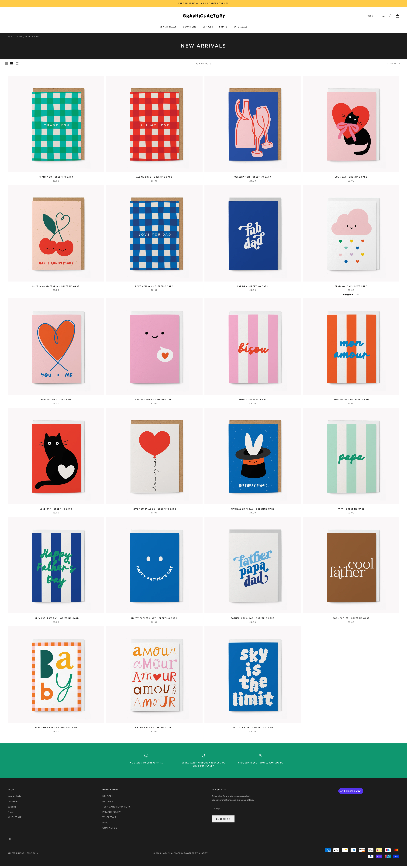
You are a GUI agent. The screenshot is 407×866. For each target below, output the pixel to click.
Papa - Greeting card (351, 509)
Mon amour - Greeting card (351, 400)
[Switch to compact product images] (17, 63)
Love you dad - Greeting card (154, 286)
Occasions (190, 27)
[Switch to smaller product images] (11, 63)
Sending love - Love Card (351, 286)
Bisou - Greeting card (253, 400)
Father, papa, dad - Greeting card (252, 618)
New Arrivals (167, 27)
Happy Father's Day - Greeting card (56, 618)
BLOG (105, 822)
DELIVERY (107, 796)
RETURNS (107, 801)
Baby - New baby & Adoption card (56, 727)
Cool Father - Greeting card (351, 618)
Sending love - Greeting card (154, 400)
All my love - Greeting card (154, 177)
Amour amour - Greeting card (154, 727)
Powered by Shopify (196, 853)
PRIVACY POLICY (111, 812)
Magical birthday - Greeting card (253, 509)
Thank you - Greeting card (56, 177)
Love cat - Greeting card (351, 177)
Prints (223, 27)
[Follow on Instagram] (9, 839)
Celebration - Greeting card (252, 177)
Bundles (208, 27)
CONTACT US (109, 828)
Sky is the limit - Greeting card (253, 727)
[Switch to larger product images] (6, 63)
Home (10, 37)
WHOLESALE (241, 27)
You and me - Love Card (56, 400)
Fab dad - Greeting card (252, 286)
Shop (19, 37)
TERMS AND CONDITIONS (116, 806)
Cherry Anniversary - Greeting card (56, 286)
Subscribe (223, 819)
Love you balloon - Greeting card (154, 509)
